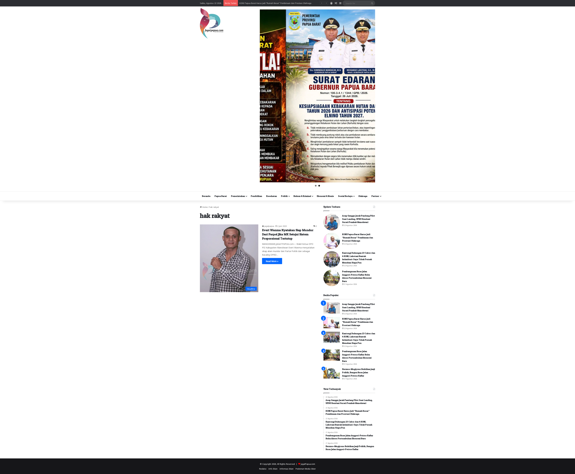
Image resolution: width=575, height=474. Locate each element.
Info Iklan (272, 468)
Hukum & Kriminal (302, 196)
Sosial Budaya (345, 196)
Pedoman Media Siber (306, 468)
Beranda (206, 196)
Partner (375, 196)
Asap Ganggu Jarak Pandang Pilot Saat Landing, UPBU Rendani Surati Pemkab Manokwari (358, 218)
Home (205, 207)
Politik (284, 196)
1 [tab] (316, 186)
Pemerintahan (238, 196)
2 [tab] (319, 186)
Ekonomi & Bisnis (325, 196)
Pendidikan (256, 196)
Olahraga (362, 196)
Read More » (272, 261)
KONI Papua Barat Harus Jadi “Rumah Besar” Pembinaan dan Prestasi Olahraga (357, 237)
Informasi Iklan (286, 468)
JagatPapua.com (308, 464)
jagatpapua (269, 226)
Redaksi (262, 468)
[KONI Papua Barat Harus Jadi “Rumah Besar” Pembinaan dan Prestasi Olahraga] (331, 241)
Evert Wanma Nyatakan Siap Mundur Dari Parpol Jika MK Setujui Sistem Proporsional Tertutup (287, 234)
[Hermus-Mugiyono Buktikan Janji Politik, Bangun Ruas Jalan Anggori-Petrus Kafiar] (331, 373)
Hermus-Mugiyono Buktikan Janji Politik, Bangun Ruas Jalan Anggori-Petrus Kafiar (358, 372)
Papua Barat (221, 196)
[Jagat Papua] (211, 23)
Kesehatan (271, 196)
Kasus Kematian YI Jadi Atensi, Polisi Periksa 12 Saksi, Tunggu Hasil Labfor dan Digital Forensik (282, 3)
